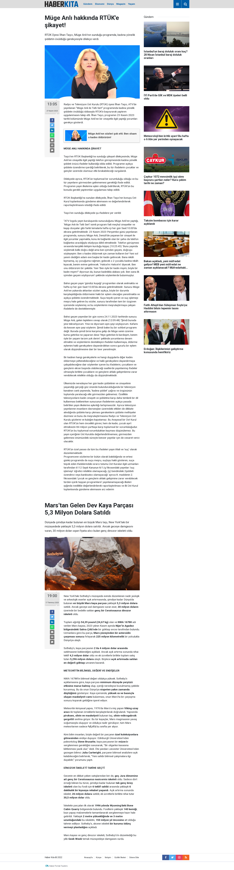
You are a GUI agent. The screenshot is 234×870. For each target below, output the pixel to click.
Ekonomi (99, 4)
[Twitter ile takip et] (172, 857)
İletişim (108, 857)
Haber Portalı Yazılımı (58, 866)
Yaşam (131, 4)
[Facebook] (52, 120)
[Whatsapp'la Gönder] (52, 135)
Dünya (110, 4)
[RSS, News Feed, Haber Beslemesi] (186, 857)
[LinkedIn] (52, 130)
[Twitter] (52, 125)
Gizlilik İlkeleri (120, 857)
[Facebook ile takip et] (165, 857)
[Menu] (177, 4)
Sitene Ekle (134, 857)
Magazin (120, 4)
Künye (98, 857)
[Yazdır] (52, 145)
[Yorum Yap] (52, 150)
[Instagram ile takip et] (179, 857)
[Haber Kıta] (61, 4)
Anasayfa (88, 857)
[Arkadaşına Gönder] (52, 140)
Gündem (87, 4)
